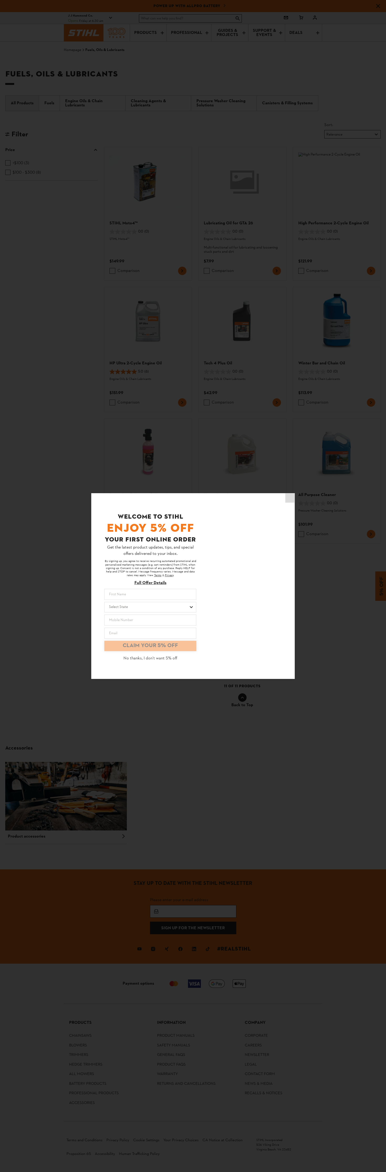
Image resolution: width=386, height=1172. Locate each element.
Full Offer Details (150, 583)
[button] (290, 498)
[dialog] (193, 586)
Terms (157, 575)
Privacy (169, 575)
